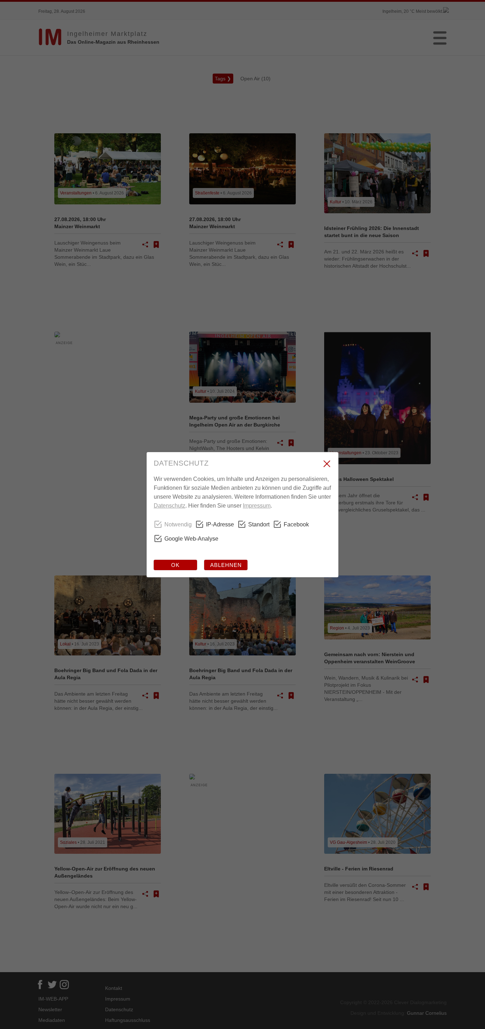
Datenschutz (169, 506)
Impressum (257, 506)
